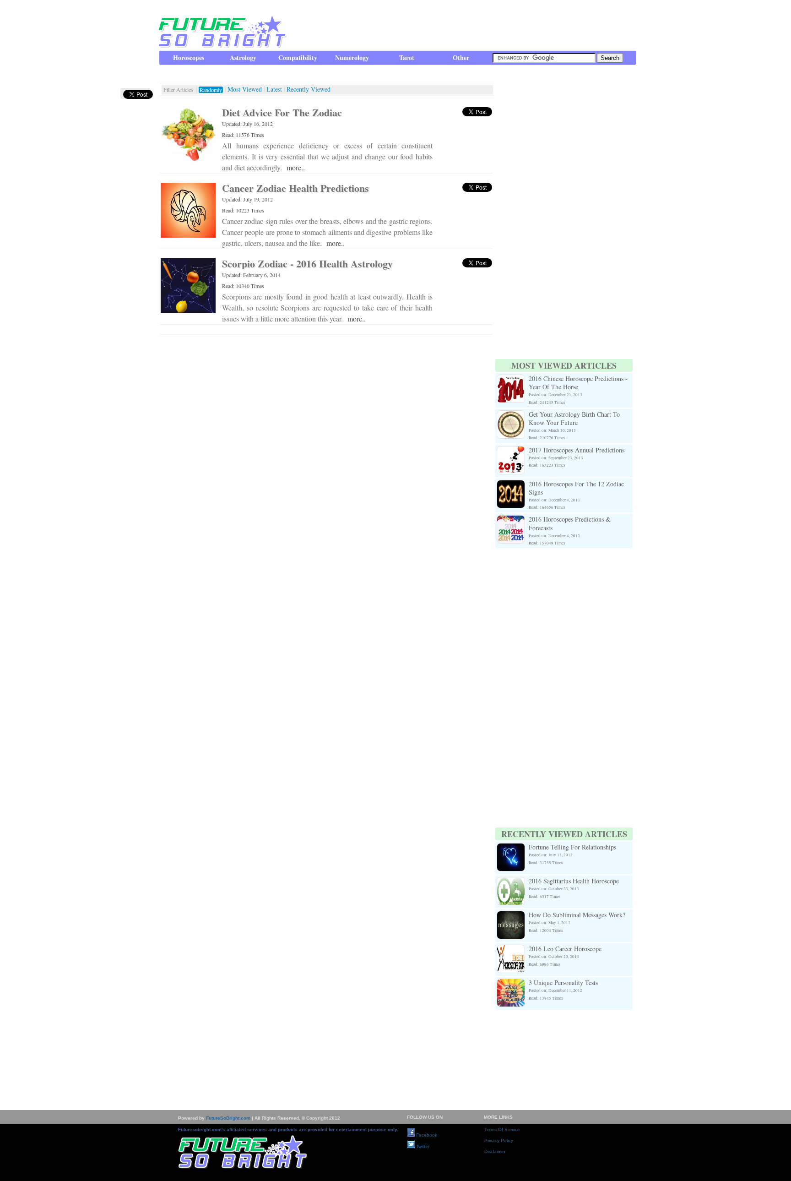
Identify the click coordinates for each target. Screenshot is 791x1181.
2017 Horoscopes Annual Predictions (576, 450)
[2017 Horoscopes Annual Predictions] (511, 451)
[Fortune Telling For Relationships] (511, 848)
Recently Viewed (308, 89)
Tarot (406, 57)
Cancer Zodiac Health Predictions (295, 188)
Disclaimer (494, 1151)
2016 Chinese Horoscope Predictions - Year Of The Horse (578, 382)
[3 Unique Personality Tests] (511, 984)
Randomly (211, 90)
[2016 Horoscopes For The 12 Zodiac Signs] (511, 485)
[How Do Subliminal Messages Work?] (511, 916)
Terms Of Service (502, 1129)
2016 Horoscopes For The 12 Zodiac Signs (576, 487)
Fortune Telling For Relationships (572, 847)
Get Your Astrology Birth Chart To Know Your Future (574, 418)
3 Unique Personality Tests (563, 982)
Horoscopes (188, 57)
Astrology (243, 57)
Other (461, 57)
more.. (296, 167)
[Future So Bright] (221, 45)
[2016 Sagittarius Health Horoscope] (511, 882)
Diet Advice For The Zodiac (282, 112)
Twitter (422, 1146)
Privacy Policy (498, 1140)
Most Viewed (245, 89)
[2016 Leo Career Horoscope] (511, 950)
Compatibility (297, 57)
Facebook (426, 1134)
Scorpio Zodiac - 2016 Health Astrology (307, 263)
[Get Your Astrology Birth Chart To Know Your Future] (511, 415)
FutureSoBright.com (228, 1118)
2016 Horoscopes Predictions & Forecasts (570, 523)
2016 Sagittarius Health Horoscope (574, 880)
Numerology (352, 57)
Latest (274, 89)
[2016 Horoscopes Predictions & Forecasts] (511, 520)
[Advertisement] (469, 25)
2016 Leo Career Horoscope (565, 948)
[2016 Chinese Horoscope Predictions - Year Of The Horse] (511, 380)
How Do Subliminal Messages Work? (577, 914)
